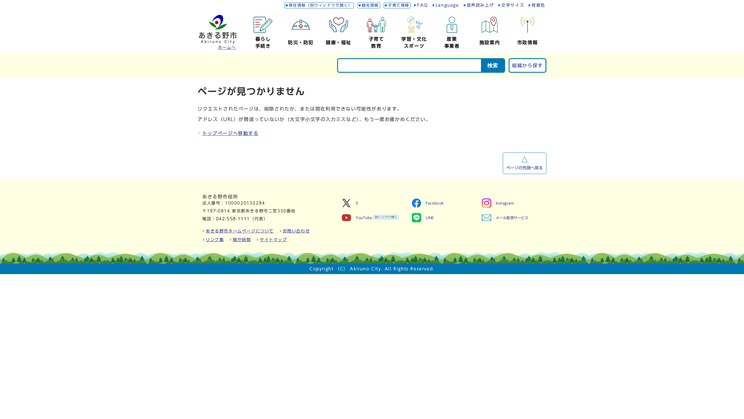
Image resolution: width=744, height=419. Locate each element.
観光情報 (370, 5)
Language (447, 5)
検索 (492, 65)
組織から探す (527, 65)
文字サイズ (512, 5)
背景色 (538, 5)
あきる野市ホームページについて (240, 231)
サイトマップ (273, 240)
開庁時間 (242, 240)
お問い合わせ (296, 231)
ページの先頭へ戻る (524, 168)
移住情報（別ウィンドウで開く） (321, 5)
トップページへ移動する (230, 133)
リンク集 (215, 240)
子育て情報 (398, 5)
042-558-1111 (233, 219)
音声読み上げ (480, 5)
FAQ (422, 5)
